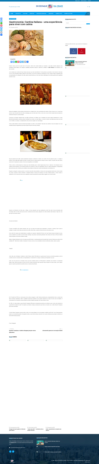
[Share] (1, 35)
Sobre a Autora (83, 0)
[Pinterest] (1, 25)
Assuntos (18, 13)
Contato (89, 0)
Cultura (25, 13)
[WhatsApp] (1, 23)
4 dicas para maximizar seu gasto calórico (53, 451)
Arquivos (51, 13)
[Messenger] (1, 28)
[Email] (1, 32)
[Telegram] (1, 30)
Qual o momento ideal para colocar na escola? (81, 62)
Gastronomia (13, 18)
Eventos (32, 13)
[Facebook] (1, 18)
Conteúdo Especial (41, 13)
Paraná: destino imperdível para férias (52, 446)
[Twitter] (1, 21)
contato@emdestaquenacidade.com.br (18, 447)
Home (11, 13)
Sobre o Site (59, 13)
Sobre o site (77, 0)
